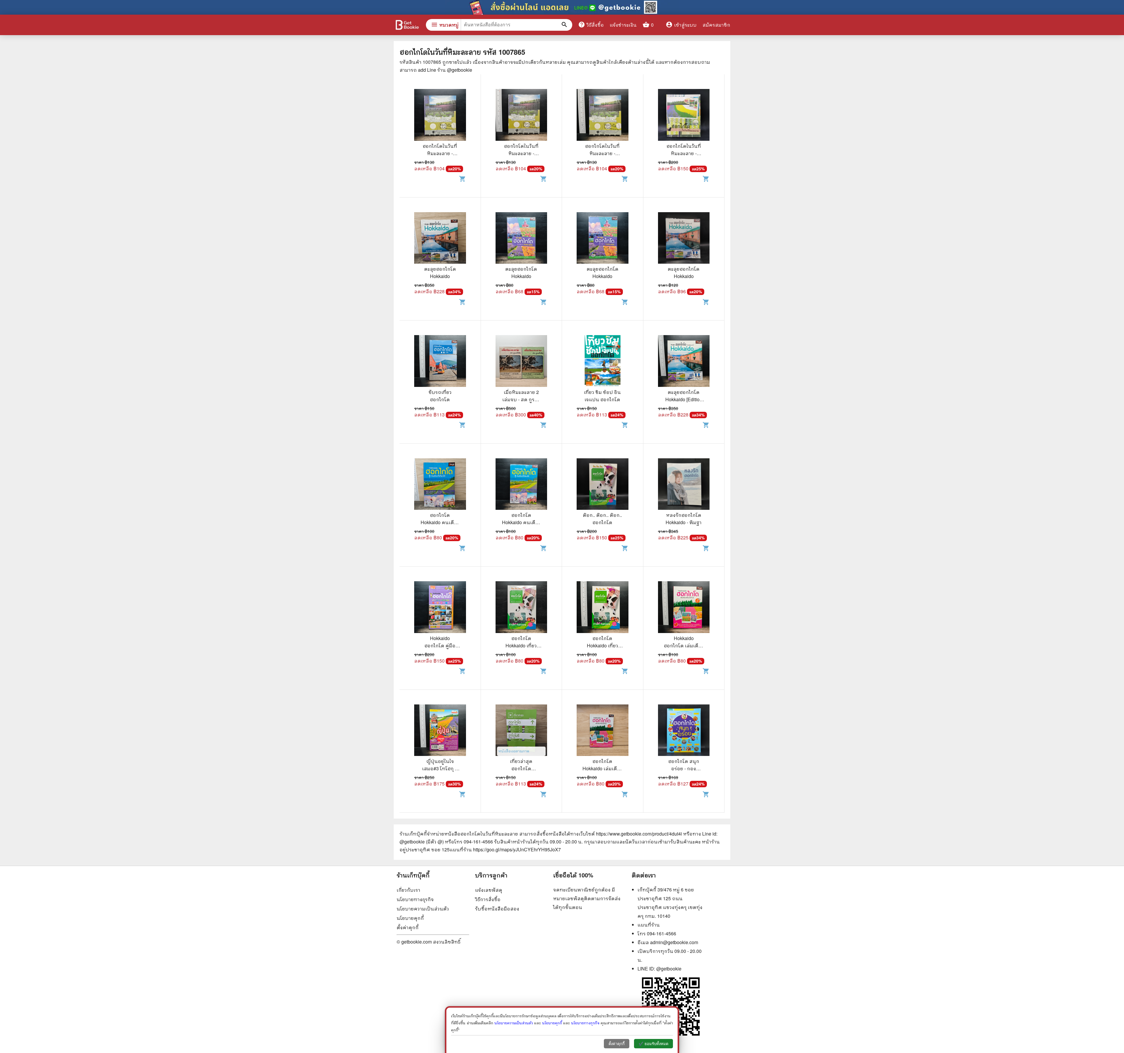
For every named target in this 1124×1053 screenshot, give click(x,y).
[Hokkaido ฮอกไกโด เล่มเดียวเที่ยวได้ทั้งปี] (684, 607)
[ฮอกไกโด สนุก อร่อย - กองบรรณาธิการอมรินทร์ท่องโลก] (684, 731)
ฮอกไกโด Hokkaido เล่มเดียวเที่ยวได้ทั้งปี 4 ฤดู (602, 768)
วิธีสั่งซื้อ (591, 24)
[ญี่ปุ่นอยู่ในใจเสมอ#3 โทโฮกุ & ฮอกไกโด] (440, 731)
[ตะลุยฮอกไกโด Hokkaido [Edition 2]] (684, 361)
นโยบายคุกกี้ (410, 918)
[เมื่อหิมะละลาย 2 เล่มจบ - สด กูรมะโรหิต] (521, 361)
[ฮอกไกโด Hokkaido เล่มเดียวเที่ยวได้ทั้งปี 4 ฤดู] (602, 731)
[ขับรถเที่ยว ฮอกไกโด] (440, 361)
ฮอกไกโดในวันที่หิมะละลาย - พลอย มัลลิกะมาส (440, 153)
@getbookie (668, 968)
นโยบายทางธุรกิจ (415, 899)
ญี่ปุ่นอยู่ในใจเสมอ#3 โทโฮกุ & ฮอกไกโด (440, 768)
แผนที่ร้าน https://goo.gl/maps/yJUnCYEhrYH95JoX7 (505, 849)
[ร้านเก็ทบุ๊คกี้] (407, 25)
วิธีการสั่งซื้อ (488, 899)
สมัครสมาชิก (716, 24)
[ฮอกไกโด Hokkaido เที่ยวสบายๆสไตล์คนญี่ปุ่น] (521, 607)
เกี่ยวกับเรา (408, 889)
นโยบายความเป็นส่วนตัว (423, 908)
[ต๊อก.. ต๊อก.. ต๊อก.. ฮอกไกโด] (602, 485)
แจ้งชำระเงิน (623, 24)
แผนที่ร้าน (649, 924)
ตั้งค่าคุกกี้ (408, 927)
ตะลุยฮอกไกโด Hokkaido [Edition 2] (683, 399)
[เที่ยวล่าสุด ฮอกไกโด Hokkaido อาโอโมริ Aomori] (521, 731)
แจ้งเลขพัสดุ (488, 889)
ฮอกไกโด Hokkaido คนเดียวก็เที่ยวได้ (440, 522)
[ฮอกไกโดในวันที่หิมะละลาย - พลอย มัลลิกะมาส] (440, 115)
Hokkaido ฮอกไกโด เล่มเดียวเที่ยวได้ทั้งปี (684, 645)
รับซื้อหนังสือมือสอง (497, 908)
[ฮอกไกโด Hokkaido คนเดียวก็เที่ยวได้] (440, 485)
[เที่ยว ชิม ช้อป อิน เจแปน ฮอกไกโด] (602, 361)
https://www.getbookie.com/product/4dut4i (639, 833)
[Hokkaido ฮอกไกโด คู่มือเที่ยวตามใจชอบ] (440, 607)
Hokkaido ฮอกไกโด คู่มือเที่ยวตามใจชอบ (440, 645)
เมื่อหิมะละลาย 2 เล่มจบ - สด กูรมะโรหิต (521, 399)
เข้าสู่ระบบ (681, 24)
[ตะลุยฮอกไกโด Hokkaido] (440, 238)
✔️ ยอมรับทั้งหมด (653, 1044)
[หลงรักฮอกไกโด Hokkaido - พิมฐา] (684, 485)
